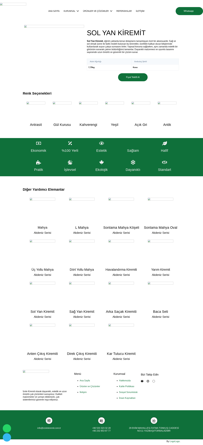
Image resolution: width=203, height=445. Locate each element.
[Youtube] (142, 381)
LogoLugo (175, 441)
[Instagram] (148, 381)
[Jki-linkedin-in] (153, 381)
